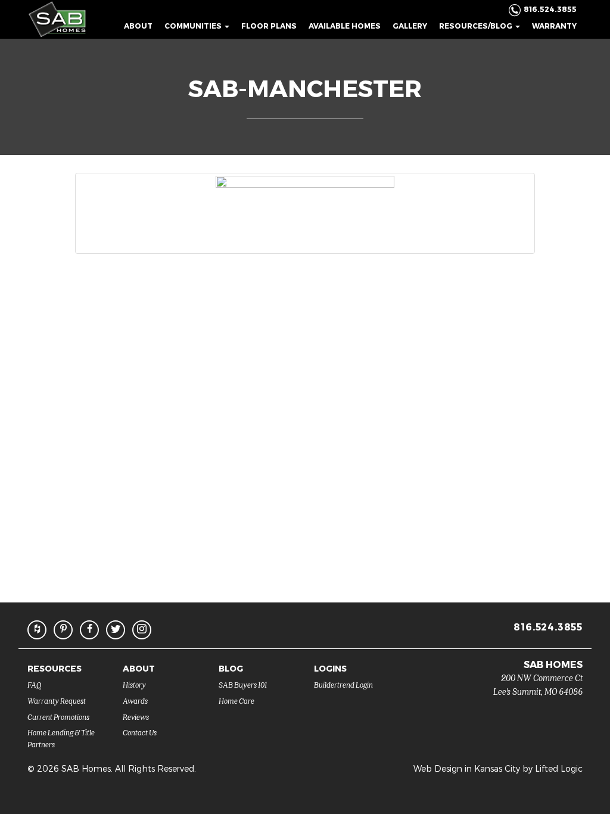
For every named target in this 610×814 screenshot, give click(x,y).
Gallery (410, 25)
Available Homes (345, 25)
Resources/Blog (476, 25)
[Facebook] (89, 629)
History (134, 684)
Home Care (236, 700)
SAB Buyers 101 (243, 684)
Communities (193, 25)
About (138, 25)
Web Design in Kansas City (466, 768)
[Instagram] (141, 629)
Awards (135, 700)
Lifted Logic (559, 768)
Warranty (554, 25)
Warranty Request (56, 700)
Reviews (136, 717)
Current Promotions (58, 717)
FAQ (34, 684)
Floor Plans (269, 25)
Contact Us (140, 732)
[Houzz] (36, 629)
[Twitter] (115, 629)
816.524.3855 (548, 626)
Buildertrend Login (343, 684)
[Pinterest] (63, 629)
